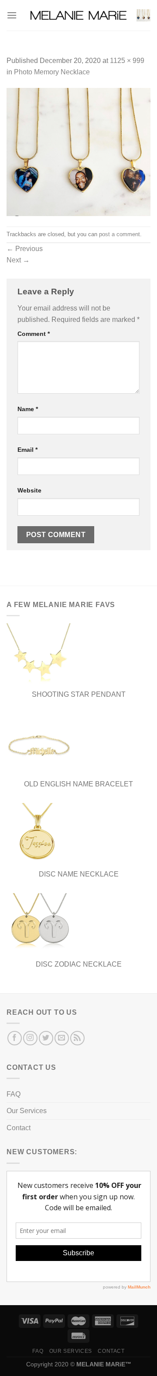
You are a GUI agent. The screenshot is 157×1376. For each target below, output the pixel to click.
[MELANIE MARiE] (78, 15)
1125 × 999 (127, 60)
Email (27, 449)
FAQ (13, 1094)
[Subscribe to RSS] (77, 1038)
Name (27, 408)
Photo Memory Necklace (52, 72)
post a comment (119, 234)
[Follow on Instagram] (30, 1038)
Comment (33, 333)
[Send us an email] (62, 1038)
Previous (25, 248)
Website (29, 490)
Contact (19, 1128)
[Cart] (143, 15)
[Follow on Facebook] (14, 1038)
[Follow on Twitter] (46, 1038)
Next (18, 260)
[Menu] (12, 15)
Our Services (27, 1110)
